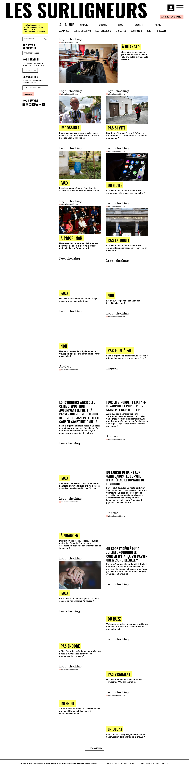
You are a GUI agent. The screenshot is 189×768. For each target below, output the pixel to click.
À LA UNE (66, 25)
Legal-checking (82, 31)
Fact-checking (103, 31)
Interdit (67, 703)
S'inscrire (28, 94)
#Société (121, 24)
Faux (64, 478)
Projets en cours (31, 53)
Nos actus (136, 31)
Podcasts (161, 31)
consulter (28, 70)
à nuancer (131, 47)
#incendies (84, 24)
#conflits (139, 24)
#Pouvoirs (103, 24)
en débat (115, 729)
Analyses (64, 31)
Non (111, 295)
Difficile (115, 185)
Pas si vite (116, 128)
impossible (70, 128)
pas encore (70, 646)
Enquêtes (121, 31)
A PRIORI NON (71, 238)
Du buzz (114, 619)
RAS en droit (118, 240)
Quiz (148, 31)
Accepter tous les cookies (154, 764)
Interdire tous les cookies (120, 764)
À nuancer (69, 535)
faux (64, 183)
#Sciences (157, 24)
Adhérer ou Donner (171, 17)
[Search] (46, 39)
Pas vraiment (119, 674)
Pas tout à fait (120, 350)
